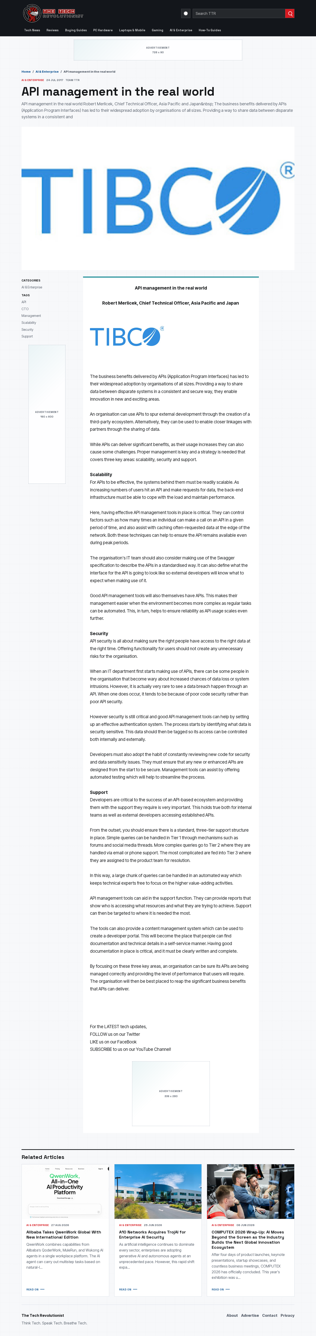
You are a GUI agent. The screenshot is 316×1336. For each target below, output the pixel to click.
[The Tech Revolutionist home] (86, 13)
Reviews (52, 30)
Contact (269, 1315)
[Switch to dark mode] (185, 13)
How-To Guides (210, 30)
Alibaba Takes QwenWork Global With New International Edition (63, 1234)
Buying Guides (76, 30)
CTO (25, 309)
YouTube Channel (153, 1049)
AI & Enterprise (181, 30)
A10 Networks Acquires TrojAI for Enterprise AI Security (152, 1234)
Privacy (287, 1315)
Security (27, 329)
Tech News (32, 30)
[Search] (289, 13)
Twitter (133, 1034)
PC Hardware (103, 30)
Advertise (250, 1315)
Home (26, 71)
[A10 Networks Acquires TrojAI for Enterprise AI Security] (158, 1191)
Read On (32, 1289)
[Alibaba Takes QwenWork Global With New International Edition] (65, 1191)
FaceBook (126, 1042)
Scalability (29, 323)
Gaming (157, 30)
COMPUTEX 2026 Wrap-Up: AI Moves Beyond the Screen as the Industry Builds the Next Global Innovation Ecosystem (248, 1239)
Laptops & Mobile (132, 30)
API (24, 302)
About (232, 1315)
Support (27, 336)
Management (31, 316)
